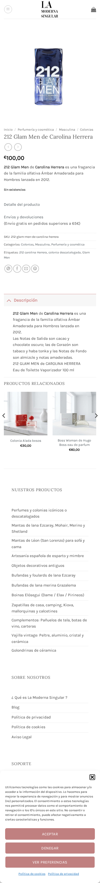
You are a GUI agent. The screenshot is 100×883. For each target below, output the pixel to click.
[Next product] (8, 147)
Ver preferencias (50, 862)
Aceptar (50, 834)
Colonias (86, 129)
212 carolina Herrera (33, 252)
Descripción (25, 300)
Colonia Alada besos (25, 441)
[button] (92, 777)
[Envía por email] (26, 269)
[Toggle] (9, 300)
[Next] (96, 425)
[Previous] (4, 425)
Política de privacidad (63, 874)
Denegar (49, 848)
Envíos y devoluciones (23, 217)
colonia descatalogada (64, 252)
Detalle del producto (22, 204)
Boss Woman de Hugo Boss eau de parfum (74, 442)
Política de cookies (31, 874)
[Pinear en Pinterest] (35, 269)
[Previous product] (18, 147)
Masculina (67, 129)
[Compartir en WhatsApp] (8, 269)
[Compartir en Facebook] (17, 269)
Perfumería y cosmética (36, 129)
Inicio (8, 129)
